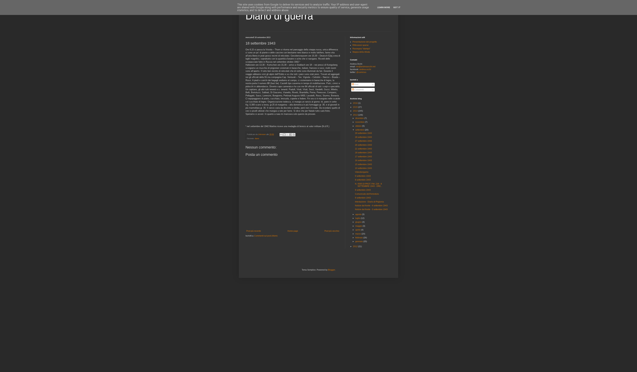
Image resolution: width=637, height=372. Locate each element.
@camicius (361, 72)
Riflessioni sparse (361, 45)
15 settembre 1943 (363, 164)
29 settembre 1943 (363, 133)
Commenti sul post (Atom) (266, 236)
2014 (355, 111)
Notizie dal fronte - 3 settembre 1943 (371, 209)
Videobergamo (361, 172)
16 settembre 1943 (363, 160)
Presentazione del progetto (365, 42)
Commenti (359, 90)
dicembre (359, 118)
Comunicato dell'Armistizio (367, 194)
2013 (355, 115)
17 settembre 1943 (363, 156)
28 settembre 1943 (363, 137)
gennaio (359, 241)
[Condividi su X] (287, 134)
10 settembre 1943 (363, 168)
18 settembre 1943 (363, 152)
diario (257, 139)
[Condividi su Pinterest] (293, 134)
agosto (358, 214)
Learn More (383, 7)
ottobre (358, 126)
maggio (359, 226)
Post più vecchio (331, 231)
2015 (355, 107)
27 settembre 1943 (363, 141)
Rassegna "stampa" (361, 48)
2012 (355, 246)
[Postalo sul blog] (284, 134)
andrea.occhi (365, 69)
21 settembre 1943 (363, 149)
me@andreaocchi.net (365, 66)
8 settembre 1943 (363, 180)
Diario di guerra (279, 16)
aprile (358, 230)
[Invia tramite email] (281, 134)
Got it (396, 7)
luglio (358, 218)
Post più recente (253, 231)
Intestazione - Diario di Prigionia (369, 202)
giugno (358, 222)
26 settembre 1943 (363, 145)
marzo (358, 234)
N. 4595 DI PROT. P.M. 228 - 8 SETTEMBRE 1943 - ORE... (368, 185)
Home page (292, 231)
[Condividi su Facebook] (290, 134)
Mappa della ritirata (361, 52)
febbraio (359, 237)
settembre (360, 130)
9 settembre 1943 (363, 176)
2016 (355, 103)
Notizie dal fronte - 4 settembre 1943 (371, 205)
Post (356, 84)
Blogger (331, 270)
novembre (360, 122)
